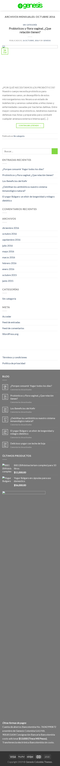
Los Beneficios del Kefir (14, 181)
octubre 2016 (9, 233)
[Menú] (9, 5)
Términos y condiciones (14, 357)
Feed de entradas (11, 322)
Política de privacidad (13, 363)
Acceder (6, 316)
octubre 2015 (9, 275)
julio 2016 (7, 245)
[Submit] (55, 151)
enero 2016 (8, 269)
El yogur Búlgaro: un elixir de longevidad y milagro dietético (28, 198)
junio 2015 (7, 280)
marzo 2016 (8, 257)
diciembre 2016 (10, 227)
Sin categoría (30, 25)
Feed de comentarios (13, 328)
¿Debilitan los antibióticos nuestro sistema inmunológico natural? (24, 188)
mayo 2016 (8, 251)
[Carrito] (56, 5)
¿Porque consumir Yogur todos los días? (23, 169)
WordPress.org (10, 333)
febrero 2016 (9, 263)
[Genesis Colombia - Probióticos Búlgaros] (30, 5)
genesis (47, 40)
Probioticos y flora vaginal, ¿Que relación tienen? (30, 30)
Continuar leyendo (30, 125)
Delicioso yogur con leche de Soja (27, 443)
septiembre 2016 (11, 239)
